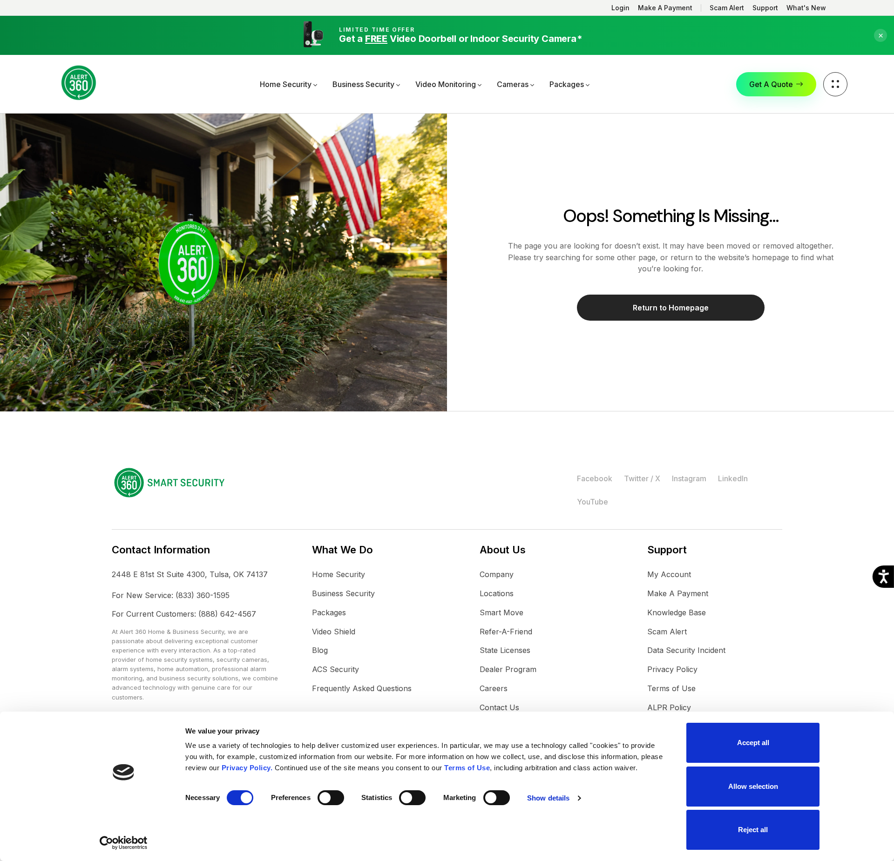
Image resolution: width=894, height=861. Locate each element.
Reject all (753, 830)
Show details (548, 798)
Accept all (753, 743)
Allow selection (753, 786)
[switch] (331, 797)
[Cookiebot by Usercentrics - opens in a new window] (123, 843)
